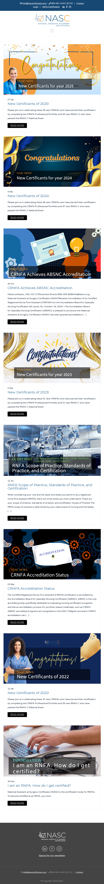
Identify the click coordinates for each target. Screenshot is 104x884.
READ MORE (17, 125)
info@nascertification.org (34, 3)
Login (35, 7)
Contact (80, 3)
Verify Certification (51, 7)
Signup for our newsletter (52, 855)
